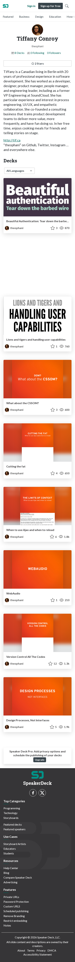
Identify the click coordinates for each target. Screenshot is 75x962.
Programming (11, 808)
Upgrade (39, 759)
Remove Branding (14, 916)
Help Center (10, 868)
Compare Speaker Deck (17, 877)
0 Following (37, 52)
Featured (8, 16)
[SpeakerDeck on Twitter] (42, 793)
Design (39, 16)
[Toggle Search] (67, 6)
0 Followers (54, 52)
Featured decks (12, 824)
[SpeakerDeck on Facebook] (33, 793)
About (21, 950)
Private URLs (11, 896)
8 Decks (19, 52)
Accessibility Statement (37, 954)
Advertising (10, 882)
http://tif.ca (11, 140)
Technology (10, 813)
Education (55, 16)
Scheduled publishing (16, 911)
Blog (6, 872)
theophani (16, 228)
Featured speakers (14, 829)
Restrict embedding (15, 920)
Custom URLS (11, 906)
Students (8, 853)
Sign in (31, 6)
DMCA (51, 950)
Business (24, 16)
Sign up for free (50, 6)
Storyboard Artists (14, 843)
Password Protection (16, 901)
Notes (7, 925)
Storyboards (10, 817)
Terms (31, 950)
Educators (9, 848)
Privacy (41, 950)
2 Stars (39, 63)
